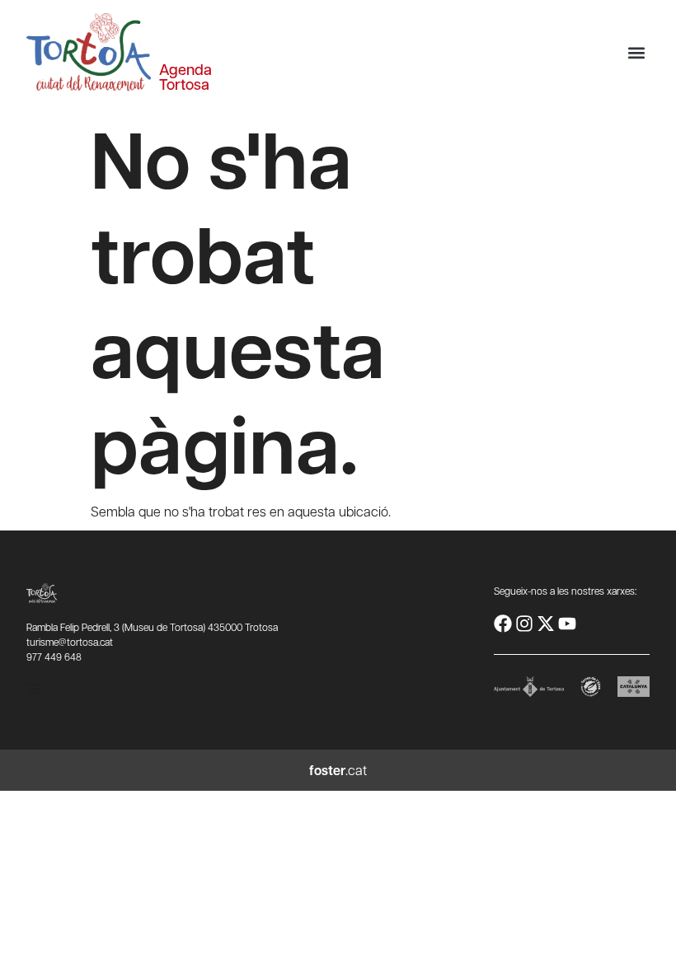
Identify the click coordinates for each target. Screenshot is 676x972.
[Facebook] (503, 624)
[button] (636, 52)
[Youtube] (567, 624)
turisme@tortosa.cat (69, 641)
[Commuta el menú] (34, 688)
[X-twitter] (546, 624)
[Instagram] (524, 624)
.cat (338, 769)
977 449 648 (54, 656)
